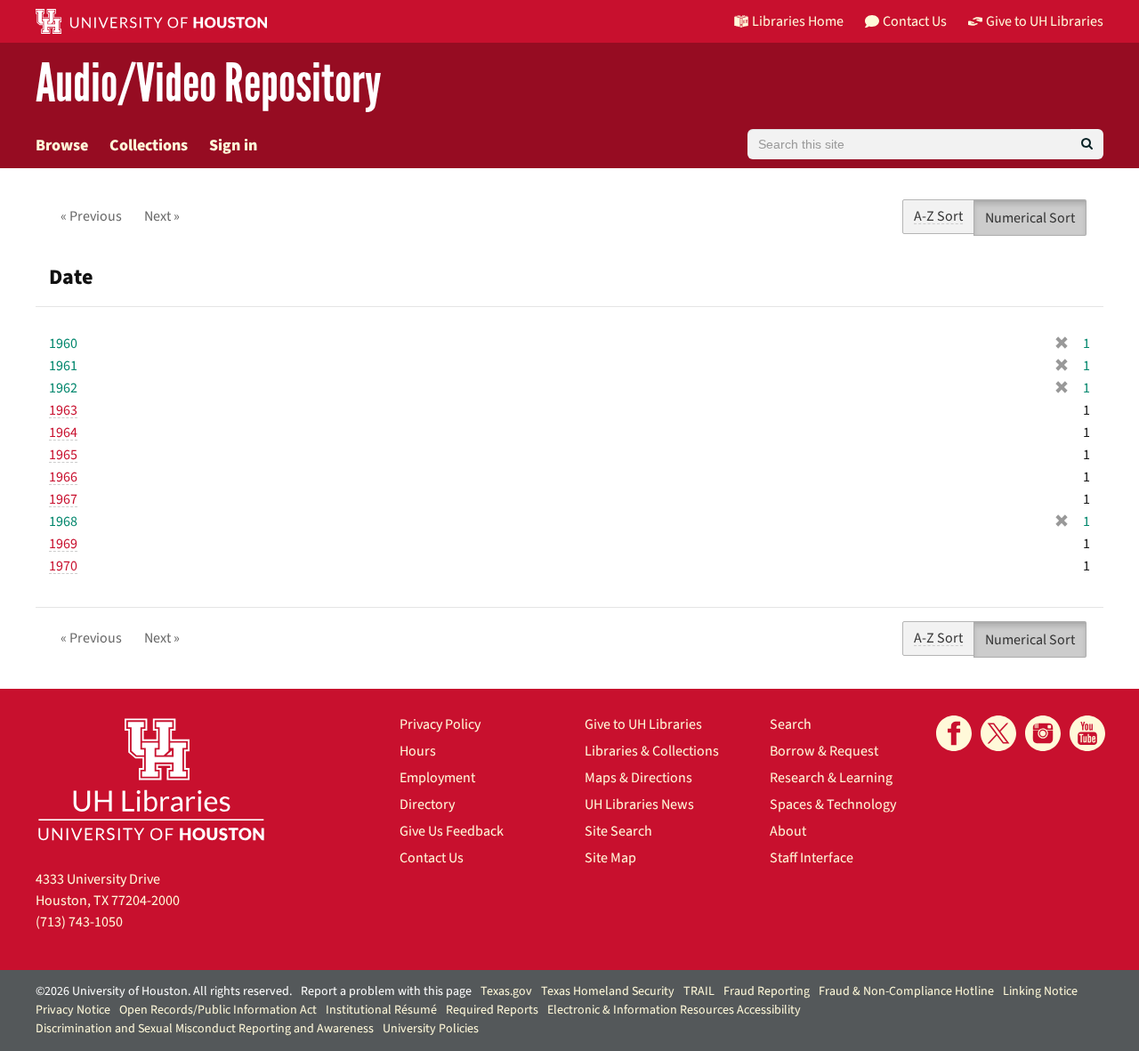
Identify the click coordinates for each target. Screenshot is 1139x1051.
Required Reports (492, 1010)
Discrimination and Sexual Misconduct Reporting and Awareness (205, 1029)
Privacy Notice (73, 1010)
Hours (418, 751)
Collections (148, 145)
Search (791, 724)
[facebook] (954, 733)
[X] (998, 733)
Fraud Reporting (766, 991)
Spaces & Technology (833, 804)
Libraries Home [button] (798, 21)
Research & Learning (831, 778)
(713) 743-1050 (79, 922)
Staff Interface (811, 858)
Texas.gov (506, 991)
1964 (63, 432)
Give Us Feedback (452, 831)
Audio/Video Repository (209, 84)
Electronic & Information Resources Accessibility (674, 1010)
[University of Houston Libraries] (151, 779)
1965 (63, 455)
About (788, 831)
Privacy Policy (440, 724)
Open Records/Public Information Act (218, 1010)
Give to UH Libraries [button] (1044, 21)
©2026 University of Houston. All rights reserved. (164, 991)
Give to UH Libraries (643, 724)
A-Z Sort (938, 216)
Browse (62, 145)
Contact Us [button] (915, 21)
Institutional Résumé (381, 1010)
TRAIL (699, 991)
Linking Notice (1040, 991)
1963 (63, 410)
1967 (63, 499)
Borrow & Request (824, 751)
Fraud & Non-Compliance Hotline (906, 991)
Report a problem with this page (386, 991)
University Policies (431, 1029)
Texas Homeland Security (608, 991)
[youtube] (1087, 733)
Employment (437, 778)
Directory (427, 804)
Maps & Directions (638, 778)
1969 (63, 544)
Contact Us (432, 858)
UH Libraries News (639, 804)
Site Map (610, 858)
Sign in (233, 145)
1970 (63, 566)
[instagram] (1043, 733)
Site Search (618, 831)
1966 (63, 477)
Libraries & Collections (652, 751)
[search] (1086, 144)
